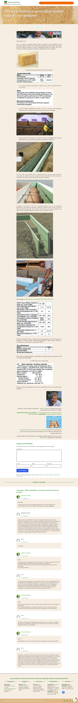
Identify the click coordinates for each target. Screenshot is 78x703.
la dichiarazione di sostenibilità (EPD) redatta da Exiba (38, 299)
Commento (19, 449)
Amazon (57, 684)
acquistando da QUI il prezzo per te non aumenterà (33, 429)
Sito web (49, 463)
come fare (54, 688)
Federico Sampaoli (44, 408)
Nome (18, 463)
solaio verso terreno (39, 27)
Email (33, 463)
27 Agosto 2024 (24, 542)
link (54, 687)
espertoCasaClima (14, 2)
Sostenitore (64, 687)
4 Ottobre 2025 (24, 498)
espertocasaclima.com (24, 686)
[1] (75, 700)
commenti (35, 686)
